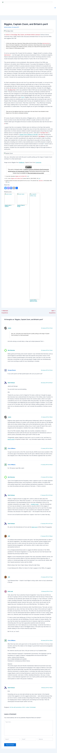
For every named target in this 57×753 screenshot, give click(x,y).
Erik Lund (10, 591)
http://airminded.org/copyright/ (35, 173)
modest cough (35, 504)
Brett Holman (11, 382)
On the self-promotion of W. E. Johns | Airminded (23, 707)
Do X (23, 97)
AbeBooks (21, 162)
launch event (11, 439)
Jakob (9, 328)
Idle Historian (11, 350)
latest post (34, 527)
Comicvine (38, 162)
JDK (9, 536)
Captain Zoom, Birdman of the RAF (28, 134)
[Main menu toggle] (55, 7)
